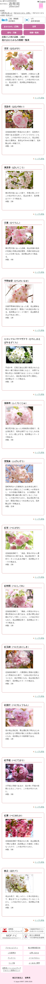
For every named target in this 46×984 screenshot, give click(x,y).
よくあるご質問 (34, 963)
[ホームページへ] (9, 5)
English (42, 2)
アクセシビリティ (11, 948)
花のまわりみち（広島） (22, 13)
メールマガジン (34, 958)
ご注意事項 (12, 953)
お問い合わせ (34, 953)
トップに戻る (39, 98)
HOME (2, 10)
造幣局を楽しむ (6, 13)
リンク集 (12, 963)
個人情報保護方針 (34, 948)
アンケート (12, 958)
